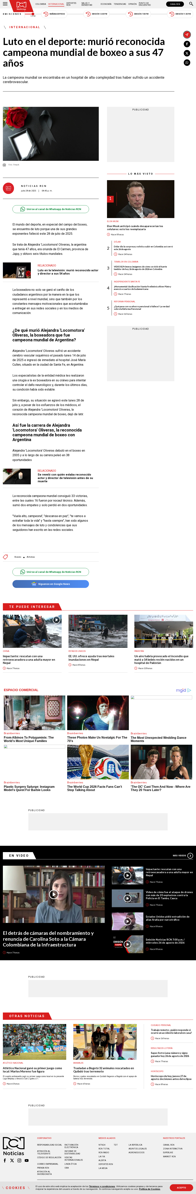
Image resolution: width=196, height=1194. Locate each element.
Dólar (117, 242)
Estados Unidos (77, 651)
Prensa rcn (43, 1168)
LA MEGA (103, 1168)
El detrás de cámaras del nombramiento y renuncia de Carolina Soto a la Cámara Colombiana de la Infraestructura (48, 938)
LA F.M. (102, 1156)
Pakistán (139, 651)
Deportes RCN (71, 4)
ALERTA (102, 1160)
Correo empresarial (47, 1164)
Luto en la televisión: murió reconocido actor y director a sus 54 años (68, 272)
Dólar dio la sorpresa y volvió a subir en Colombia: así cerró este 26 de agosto (143, 247)
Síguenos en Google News (54, 584)
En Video (19, 855)
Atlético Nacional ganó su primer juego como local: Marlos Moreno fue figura (32, 1070)
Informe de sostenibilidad (72, 1152)
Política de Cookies (149, 1189)
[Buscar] (191, 4)
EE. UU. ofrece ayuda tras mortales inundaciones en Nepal (91, 658)
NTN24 (102, 1145)
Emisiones (12, 14)
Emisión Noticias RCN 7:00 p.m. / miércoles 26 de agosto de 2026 (165, 941)
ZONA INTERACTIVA (172, 1148)
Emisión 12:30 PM (99, 14)
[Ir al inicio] (21, 6)
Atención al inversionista (44, 1172)
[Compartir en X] (187, 53)
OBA (67, 1168)
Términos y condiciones (102, 1186)
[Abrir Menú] (5, 4)
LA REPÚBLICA (135, 1145)
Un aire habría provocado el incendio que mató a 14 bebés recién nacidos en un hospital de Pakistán (161, 659)
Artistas (31, 557)
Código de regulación (49, 1157)
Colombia (40, 4)
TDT (116, 1145)
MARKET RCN (169, 1156)
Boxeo (18, 557)
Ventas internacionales (74, 1158)
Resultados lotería (161, 1048)
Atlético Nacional (13, 1063)
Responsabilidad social (49, 1145)
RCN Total (104, 1148)
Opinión (132, 4)
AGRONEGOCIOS (136, 1152)
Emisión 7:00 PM (141, 14)
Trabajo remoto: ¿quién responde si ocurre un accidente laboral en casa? (171, 1031)
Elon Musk (113, 221)
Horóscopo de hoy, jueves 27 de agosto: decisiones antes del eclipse (171, 1077)
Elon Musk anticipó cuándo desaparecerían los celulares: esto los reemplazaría (135, 228)
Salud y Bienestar (87, 4)
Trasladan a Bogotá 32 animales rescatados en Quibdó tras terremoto (103, 1070)
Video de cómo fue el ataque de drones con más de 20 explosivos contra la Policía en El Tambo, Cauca (169, 895)
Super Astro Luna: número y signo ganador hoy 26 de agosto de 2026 (170, 1054)
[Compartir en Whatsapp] (187, 62)
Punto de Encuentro (145, 4)
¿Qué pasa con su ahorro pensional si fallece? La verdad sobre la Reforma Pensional (142, 307)
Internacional (56, 4)
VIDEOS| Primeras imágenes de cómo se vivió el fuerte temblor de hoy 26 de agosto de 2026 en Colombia (140, 267)
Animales (78, 1063)
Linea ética (71, 1164)
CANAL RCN (175, 4)
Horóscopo (157, 1071)
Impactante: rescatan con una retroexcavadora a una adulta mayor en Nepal (29, 659)
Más (179, 855)
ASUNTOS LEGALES (138, 1148)
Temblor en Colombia (126, 262)
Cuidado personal (161, 1025)
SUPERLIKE (168, 1152)
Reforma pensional (124, 301)
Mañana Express (57, 14)
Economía (106, 4)
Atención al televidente (43, 1152)
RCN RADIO (104, 1152)
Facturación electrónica (71, 1146)
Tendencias (120, 4)
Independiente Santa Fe (127, 281)
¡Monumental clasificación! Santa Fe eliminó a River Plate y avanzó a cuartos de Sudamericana (142, 287)
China (6, 651)
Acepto (181, 1187)
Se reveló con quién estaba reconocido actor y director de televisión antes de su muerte (65, 478)
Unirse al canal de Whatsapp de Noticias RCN (54, 209)
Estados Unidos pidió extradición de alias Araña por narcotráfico (167, 918)
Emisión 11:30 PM (183, 14)
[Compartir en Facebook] (187, 44)
